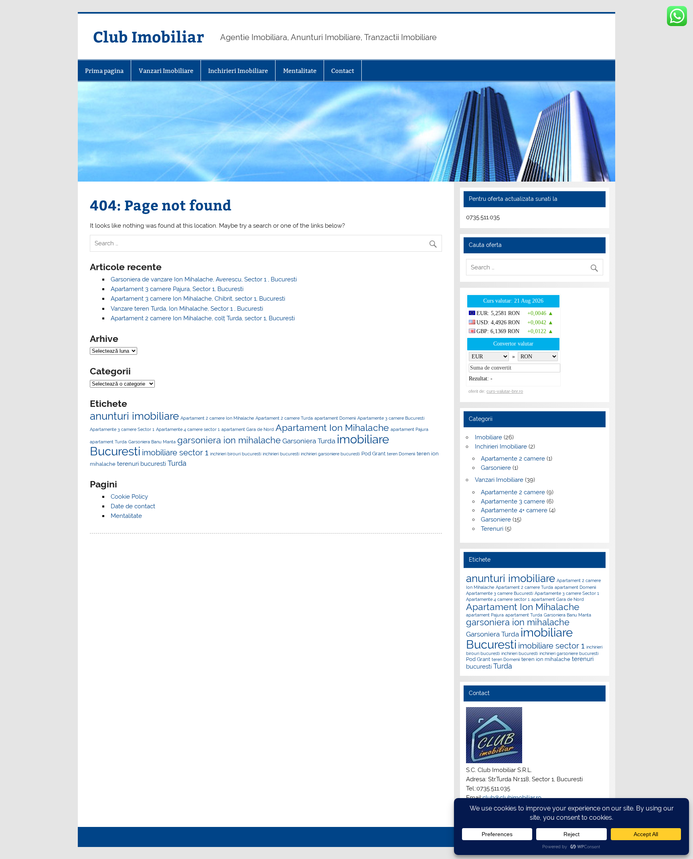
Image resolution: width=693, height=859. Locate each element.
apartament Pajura (409, 429)
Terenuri (492, 528)
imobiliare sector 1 (175, 452)
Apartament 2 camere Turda (284, 418)
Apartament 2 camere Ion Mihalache (217, 418)
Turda (177, 463)
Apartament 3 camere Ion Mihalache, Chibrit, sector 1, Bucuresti (198, 298)
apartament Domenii (335, 418)
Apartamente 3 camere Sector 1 (122, 429)
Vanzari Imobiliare (166, 71)
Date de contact (133, 506)
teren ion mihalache (545, 659)
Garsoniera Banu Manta (152, 441)
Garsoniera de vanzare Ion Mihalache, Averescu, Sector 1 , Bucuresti (204, 279)
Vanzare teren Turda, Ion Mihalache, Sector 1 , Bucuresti (187, 308)
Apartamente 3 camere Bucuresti (390, 418)
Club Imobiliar (148, 36)
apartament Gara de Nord (247, 429)
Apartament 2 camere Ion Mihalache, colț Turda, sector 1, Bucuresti (203, 318)
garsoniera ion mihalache (229, 440)
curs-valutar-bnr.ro (504, 391)
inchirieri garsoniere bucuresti (330, 453)
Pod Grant (373, 453)
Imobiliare (488, 437)
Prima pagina (104, 71)
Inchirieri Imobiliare (238, 71)
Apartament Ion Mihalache (332, 427)
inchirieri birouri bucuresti (235, 453)
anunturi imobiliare (134, 416)
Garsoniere (496, 467)
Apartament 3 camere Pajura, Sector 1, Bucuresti (177, 289)
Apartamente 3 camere (513, 501)
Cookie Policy (129, 496)
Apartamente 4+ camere (514, 510)
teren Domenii (401, 453)
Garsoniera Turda (308, 441)
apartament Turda (108, 441)
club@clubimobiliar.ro (511, 797)
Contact (342, 71)
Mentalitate (299, 71)
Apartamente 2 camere (513, 458)
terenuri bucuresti (141, 463)
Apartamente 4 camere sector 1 (188, 429)
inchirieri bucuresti (281, 453)
